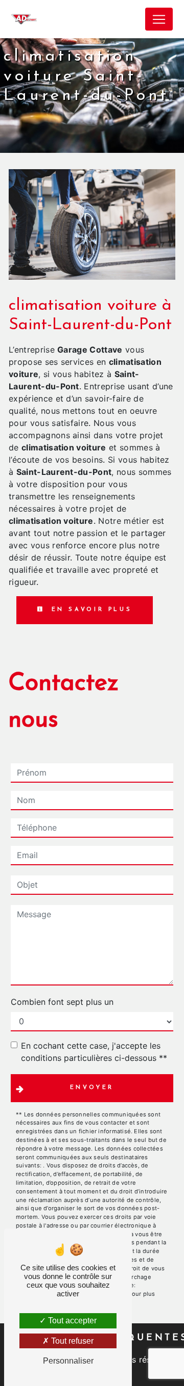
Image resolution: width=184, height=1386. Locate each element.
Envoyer (92, 1087)
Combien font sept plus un (62, 1002)
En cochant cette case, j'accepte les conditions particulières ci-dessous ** (94, 1052)
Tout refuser (71, 1341)
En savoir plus (90, 609)
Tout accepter (71, 1320)
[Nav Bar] (159, 19)
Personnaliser (68, 1360)
